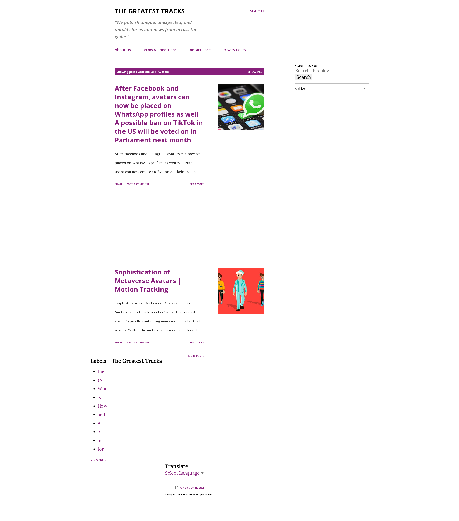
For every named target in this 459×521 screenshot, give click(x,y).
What (103, 389)
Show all (255, 72)
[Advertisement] (159, 227)
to (100, 380)
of (100, 432)
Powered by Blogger (191, 487)
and (101, 414)
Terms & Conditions (159, 49)
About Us (123, 49)
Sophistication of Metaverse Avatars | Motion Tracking (148, 281)
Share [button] (119, 184)
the (101, 371)
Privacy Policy (234, 49)
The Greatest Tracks (150, 11)
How (102, 406)
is (99, 397)
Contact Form (200, 49)
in (99, 440)
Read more (197, 184)
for (101, 449)
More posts (196, 355)
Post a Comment (138, 184)
